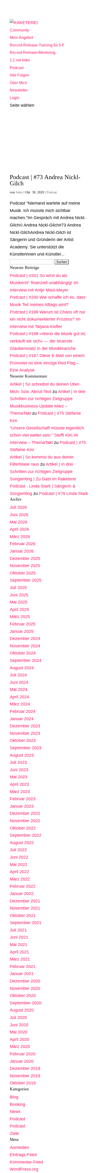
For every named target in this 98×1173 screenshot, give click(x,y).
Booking (17, 1104)
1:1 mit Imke (20, 60)
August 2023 (22, 755)
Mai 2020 (18, 1032)
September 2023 (25, 747)
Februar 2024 (22, 711)
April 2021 (19, 952)
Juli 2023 (18, 762)
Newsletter (19, 90)
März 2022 (20, 879)
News (15, 1111)
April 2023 (19, 784)
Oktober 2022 (23, 828)
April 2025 (19, 609)
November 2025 (25, 565)
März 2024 (20, 704)
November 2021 (25, 908)
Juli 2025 (18, 587)
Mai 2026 (18, 522)
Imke (19, 192)
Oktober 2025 (23, 573)
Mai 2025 (18, 602)
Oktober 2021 (23, 915)
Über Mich (18, 83)
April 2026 (19, 529)
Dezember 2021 (25, 901)
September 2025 (25, 580)
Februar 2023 (22, 798)
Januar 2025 (22, 631)
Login (14, 98)
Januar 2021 (22, 973)
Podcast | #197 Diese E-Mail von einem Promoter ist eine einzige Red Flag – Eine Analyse (47, 363)
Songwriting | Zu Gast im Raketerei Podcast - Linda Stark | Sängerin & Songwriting (43, 486)
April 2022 (19, 871)
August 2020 (22, 1010)
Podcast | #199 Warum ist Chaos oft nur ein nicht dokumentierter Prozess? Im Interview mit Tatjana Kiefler (47, 319)
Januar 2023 (22, 806)
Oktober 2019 (23, 1083)
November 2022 (25, 820)
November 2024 (25, 646)
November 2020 (25, 988)
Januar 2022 (22, 893)
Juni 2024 (19, 682)
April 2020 (19, 1039)
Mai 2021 (18, 944)
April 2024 (19, 697)
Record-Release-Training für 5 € (37, 45)
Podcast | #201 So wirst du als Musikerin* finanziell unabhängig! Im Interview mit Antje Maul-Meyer (44, 282)
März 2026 (20, 536)
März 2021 (20, 959)
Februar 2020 (22, 1054)
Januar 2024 (22, 718)
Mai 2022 (18, 864)
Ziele (14, 1133)
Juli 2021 (18, 930)
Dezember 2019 (25, 1068)
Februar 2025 (22, 624)
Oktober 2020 (23, 995)
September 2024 (25, 660)
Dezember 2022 (25, 813)
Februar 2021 (22, 966)
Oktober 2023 (23, 740)
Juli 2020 (18, 1017)
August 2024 (22, 667)
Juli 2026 (18, 507)
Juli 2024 (18, 675)
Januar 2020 (22, 1061)
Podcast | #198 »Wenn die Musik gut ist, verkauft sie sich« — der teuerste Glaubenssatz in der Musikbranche (48, 341)
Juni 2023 (19, 769)
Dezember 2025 (25, 558)
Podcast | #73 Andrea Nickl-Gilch (45, 180)
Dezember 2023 (25, 726)
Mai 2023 (18, 777)
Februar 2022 (22, 886)
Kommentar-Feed (26, 1162)
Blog (14, 1097)
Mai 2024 (18, 689)
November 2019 (25, 1075)
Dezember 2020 (25, 981)
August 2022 (22, 842)
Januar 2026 (22, 551)
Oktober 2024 (23, 653)
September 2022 (25, 835)
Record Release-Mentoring (32, 52)
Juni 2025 (19, 595)
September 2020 (25, 1003)
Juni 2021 (19, 937)
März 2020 (20, 1046)
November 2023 (25, 733)
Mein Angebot (21, 37)
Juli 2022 (18, 849)
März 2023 (20, 791)
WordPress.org (24, 1169)
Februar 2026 (22, 543)
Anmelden (19, 1147)
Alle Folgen (19, 75)
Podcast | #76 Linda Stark (63, 493)
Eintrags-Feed (23, 1154)
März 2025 (20, 616)
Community (19, 30)
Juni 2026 (19, 514)
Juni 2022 (19, 857)
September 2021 (25, 922)
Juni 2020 (19, 1024)
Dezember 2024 (25, 638)
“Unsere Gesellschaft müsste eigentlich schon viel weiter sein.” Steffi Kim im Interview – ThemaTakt (47, 435)
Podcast (17, 68)
